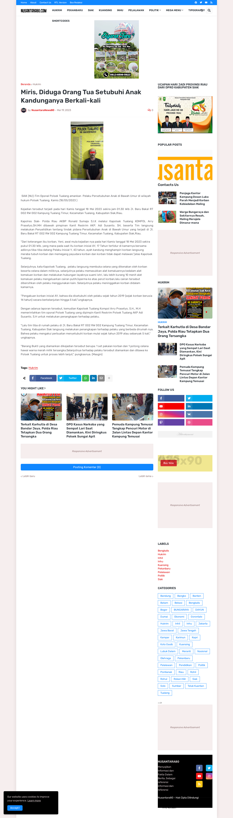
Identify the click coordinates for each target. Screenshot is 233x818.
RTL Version (60, 2)
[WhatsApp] (85, 378)
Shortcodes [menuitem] (61, 20)
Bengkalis (163, 550)
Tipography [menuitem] (196, 10)
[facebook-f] (199, 768)
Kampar (164, 637)
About (33, 2)
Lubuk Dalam (167, 651)
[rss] (211, 2)
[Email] (101, 378)
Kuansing (163, 565)
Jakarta (203, 623)
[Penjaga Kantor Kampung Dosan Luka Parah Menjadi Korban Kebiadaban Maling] (167, 198)
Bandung (165, 595)
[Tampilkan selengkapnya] (109, 378)
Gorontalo (196, 616)
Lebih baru (29, 476)
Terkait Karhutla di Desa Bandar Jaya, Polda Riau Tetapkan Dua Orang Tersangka (39, 430)
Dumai (164, 616)
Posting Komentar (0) (87, 467)
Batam (164, 602)
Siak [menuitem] (91, 10)
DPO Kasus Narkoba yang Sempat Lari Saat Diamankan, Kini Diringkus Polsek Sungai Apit (86, 430)
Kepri (195, 637)
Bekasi (178, 602)
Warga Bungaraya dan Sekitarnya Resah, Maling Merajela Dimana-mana (194, 217)
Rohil (193, 672)
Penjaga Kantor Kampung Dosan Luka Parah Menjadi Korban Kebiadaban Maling (194, 199)
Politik (161, 575)
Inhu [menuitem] (120, 10)
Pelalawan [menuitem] (136, 10)
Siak (160, 579)
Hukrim (37, 84)
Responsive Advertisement (87, 451)
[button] (202, 10)
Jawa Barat (167, 630)
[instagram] (209, 776)
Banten (197, 595)
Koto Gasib (166, 644)
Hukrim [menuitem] (57, 10)
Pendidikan (185, 665)
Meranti (186, 651)
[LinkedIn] (93, 378)
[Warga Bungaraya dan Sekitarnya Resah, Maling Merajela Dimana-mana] (167, 216)
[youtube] (206, 2)
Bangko (181, 595)
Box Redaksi (76, 2)
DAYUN (199, 609)
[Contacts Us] (185, 165)
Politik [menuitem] (154, 10)
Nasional (202, 651)
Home (24, 2)
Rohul (163, 679)
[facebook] (196, 2)
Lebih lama (145, 476)
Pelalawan (164, 572)
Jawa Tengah (188, 630)
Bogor (163, 609)
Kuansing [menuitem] (105, 10)
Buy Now (168, 463)
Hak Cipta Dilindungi (187, 797)
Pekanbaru (164, 568)
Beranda (26, 84)
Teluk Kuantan (196, 685)
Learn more (34, 800)
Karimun (180, 637)
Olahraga (165, 658)
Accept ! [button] (15, 807)
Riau (181, 672)
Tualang (164, 692)
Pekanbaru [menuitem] (75, 10)
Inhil (160, 558)
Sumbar (176, 685)
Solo (162, 685)
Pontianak (166, 672)
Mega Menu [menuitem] (173, 10)
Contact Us (45, 2)
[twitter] (201, 2)
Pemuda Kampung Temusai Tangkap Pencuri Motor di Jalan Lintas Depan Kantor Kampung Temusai (132, 430)
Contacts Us (168, 185)
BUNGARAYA (181, 609)
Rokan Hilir (180, 679)
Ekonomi (179, 616)
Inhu (160, 561)
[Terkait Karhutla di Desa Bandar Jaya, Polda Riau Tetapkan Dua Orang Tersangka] (41, 407)
